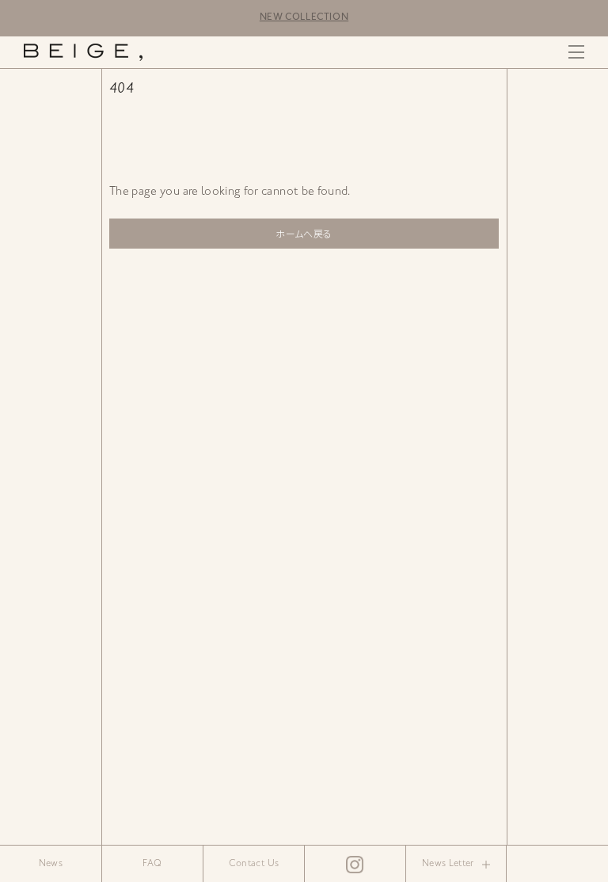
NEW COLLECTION (304, 17)
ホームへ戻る (304, 235)
